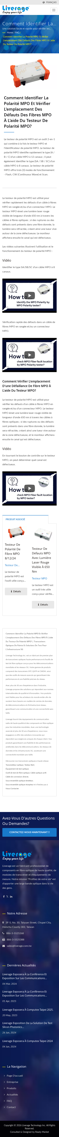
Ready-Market (42, 1132)
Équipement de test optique (17, 769)
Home (10, 33)
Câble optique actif (38, 773)
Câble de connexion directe (17, 777)
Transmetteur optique (14, 765)
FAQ (17, 33)
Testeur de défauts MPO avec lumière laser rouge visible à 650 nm (41, 560)
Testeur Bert (29, 765)
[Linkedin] (11, 897)
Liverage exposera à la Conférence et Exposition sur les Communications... (24, 976)
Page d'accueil (15, 1076)
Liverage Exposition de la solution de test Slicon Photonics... (27, 1025)
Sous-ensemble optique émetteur (19, 781)
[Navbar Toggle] (54, 10)
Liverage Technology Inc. (34, 1125)
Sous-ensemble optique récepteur (20, 785)
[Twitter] (7, 897)
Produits (11, 1088)
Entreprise (12, 1082)
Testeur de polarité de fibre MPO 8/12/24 (12, 551)
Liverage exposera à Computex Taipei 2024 (27, 1041)
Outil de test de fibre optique (18, 773)
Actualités (12, 1094)
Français (51, 2)
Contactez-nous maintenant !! (29, 832)
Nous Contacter (12, 788)
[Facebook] (4, 897)
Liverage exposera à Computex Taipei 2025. (27, 1009)
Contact (11, 1107)
